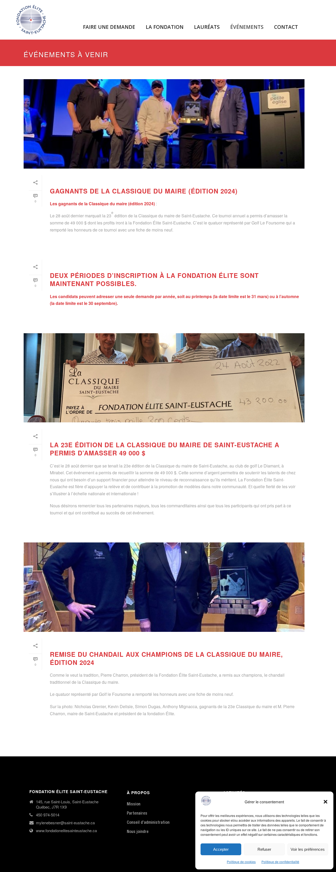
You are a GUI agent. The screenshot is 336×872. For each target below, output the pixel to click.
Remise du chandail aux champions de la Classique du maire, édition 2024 (166, 658)
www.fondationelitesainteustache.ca (66, 830)
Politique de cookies (241, 861)
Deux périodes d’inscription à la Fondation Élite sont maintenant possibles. (154, 279)
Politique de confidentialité (280, 861)
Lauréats (207, 27)
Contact (286, 27)
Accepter (221, 849)
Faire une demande (109, 27)
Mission (133, 804)
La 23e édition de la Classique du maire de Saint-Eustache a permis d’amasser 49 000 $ (164, 448)
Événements (247, 27)
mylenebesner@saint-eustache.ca (65, 822)
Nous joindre (138, 832)
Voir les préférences (308, 849)
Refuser (264, 849)
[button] (325, 801)
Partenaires (137, 813)
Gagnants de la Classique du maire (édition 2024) (144, 190)
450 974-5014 (47, 814)
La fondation (164, 27)
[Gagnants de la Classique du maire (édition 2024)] (164, 123)
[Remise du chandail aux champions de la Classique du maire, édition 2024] (164, 587)
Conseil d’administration (148, 823)
